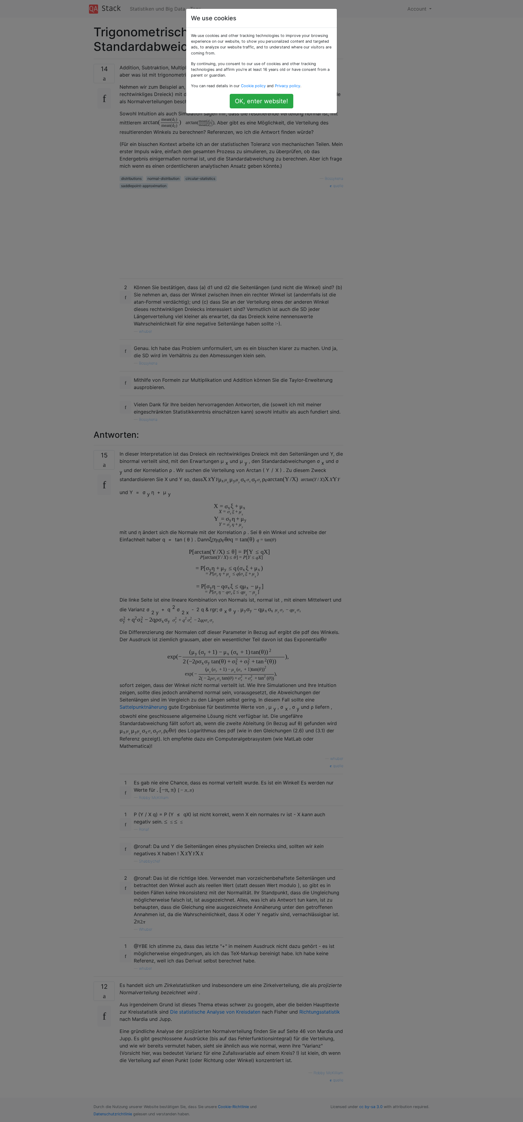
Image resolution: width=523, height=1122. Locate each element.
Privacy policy (287, 86)
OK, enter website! (261, 101)
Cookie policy (253, 86)
